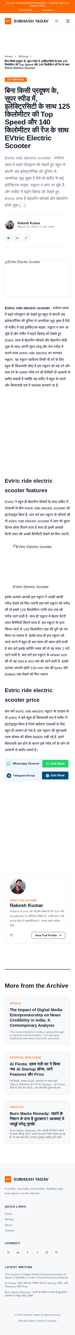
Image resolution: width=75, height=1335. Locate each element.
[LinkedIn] (18, 1252)
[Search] (56, 21)
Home (9, 56)
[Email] (11, 935)
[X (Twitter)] (8, 1252)
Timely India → (27, 10)
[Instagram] (46, 1252)
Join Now (57, 763)
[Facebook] (27, 1252)
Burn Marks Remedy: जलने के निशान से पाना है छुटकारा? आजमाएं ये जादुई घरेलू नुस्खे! (36, 1294)
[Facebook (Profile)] (37, 1252)
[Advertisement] (37, 430)
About (8, 1224)
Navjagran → (49, 10)
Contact (10, 1230)
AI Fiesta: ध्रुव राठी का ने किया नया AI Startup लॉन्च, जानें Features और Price (36, 1284)
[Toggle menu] (68, 21)
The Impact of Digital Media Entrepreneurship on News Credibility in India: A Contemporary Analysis (36, 1276)
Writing (23, 56)
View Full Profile (46, 935)
